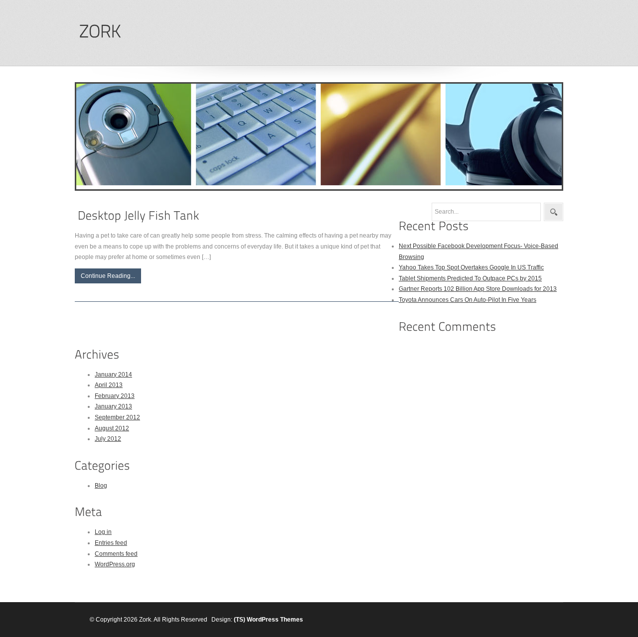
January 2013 (113, 406)
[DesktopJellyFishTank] (138, 215)
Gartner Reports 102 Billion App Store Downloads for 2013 (478, 288)
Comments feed (116, 553)
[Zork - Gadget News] (100, 31)
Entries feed (111, 542)
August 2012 (112, 428)
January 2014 (113, 374)
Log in (103, 531)
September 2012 (117, 417)
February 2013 (115, 395)
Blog (101, 485)
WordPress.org (115, 564)
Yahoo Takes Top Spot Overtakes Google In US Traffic (471, 267)
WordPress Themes (275, 619)
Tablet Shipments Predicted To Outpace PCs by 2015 (470, 278)
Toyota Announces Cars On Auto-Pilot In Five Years (467, 299)
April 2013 (109, 385)
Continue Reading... (108, 275)
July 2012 (108, 438)
